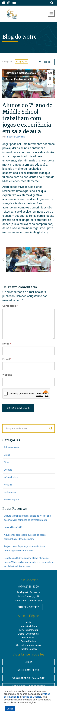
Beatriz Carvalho (16, 136)
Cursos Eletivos (28, 641)
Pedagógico (21, 61)
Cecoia (28, 662)
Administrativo (11, 447)
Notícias (8, 484)
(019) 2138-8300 (28, 586)
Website (7, 374)
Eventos (8, 469)
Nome (6, 343)
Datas (7, 455)
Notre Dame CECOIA (29, 670)
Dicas (6, 462)
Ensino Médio (28, 637)
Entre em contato (28, 607)
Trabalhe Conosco (28, 649)
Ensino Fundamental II (18, 79)
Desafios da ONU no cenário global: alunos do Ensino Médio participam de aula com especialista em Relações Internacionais (29, 562)
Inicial (28, 622)
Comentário (10, 305)
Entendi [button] (10, 709)
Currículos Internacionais (21, 72)
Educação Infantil (28, 626)
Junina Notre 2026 (13, 527)
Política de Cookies (31, 696)
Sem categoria (11, 499)
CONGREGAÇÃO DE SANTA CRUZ (28, 678)
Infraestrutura (11, 477)
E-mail (6, 359)
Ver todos (45, 62)
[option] (28, 259)
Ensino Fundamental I (28, 630)
